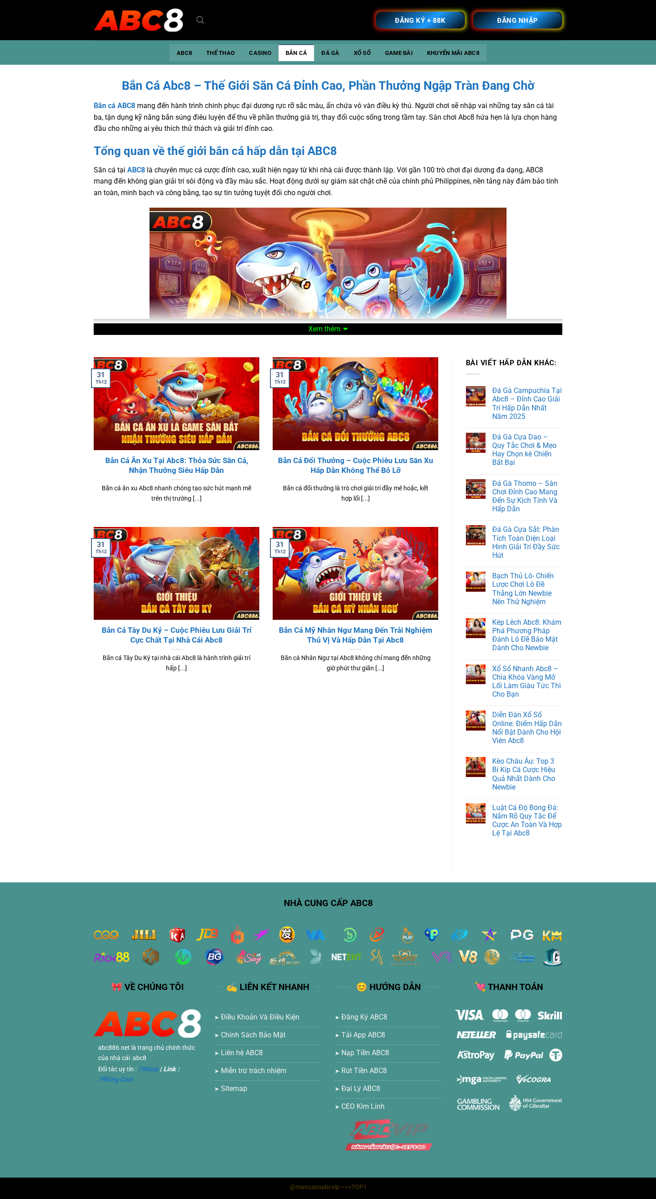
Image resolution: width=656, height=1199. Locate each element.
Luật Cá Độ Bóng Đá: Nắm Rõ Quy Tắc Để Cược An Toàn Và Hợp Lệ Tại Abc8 (527, 820)
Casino (260, 53)
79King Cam (115, 1079)
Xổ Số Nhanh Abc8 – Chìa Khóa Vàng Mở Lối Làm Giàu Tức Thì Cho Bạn (526, 681)
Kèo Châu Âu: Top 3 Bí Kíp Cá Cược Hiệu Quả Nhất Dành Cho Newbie (523, 774)
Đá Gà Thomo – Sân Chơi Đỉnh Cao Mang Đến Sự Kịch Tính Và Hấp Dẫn (524, 496)
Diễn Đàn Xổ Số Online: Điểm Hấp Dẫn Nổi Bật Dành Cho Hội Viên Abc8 (527, 727)
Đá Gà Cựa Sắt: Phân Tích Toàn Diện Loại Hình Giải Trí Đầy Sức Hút (526, 542)
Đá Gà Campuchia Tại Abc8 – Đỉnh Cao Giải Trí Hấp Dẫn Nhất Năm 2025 (527, 403)
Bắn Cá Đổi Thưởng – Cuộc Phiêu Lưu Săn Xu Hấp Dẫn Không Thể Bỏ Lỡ (355, 465)
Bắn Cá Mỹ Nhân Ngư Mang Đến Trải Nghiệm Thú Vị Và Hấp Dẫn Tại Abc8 (355, 635)
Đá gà (330, 53)
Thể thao (220, 53)
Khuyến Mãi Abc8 (453, 53)
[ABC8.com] (138, 20)
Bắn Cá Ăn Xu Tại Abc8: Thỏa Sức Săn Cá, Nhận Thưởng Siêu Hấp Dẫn (176, 465)
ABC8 (184, 53)
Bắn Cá (296, 53)
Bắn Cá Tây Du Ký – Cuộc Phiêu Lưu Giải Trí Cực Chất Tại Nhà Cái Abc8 (177, 635)
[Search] (200, 20)
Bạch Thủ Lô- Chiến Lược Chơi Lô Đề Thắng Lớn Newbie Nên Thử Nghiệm (523, 589)
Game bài (399, 53)
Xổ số (362, 53)
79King (148, 1069)
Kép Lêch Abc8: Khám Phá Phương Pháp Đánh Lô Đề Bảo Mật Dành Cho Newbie (526, 635)
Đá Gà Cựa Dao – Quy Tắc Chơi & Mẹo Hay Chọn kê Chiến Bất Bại (524, 450)
